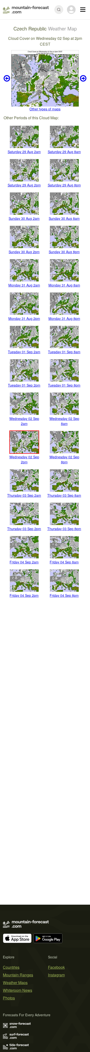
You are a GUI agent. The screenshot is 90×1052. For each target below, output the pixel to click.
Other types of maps (45, 109)
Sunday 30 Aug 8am (64, 218)
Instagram (56, 975)
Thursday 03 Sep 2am (24, 495)
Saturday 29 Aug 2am (24, 151)
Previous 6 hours (7, 78)
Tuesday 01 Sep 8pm (64, 385)
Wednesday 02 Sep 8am (64, 421)
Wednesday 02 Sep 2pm (24, 459)
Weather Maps (15, 982)
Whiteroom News (17, 990)
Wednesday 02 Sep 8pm (64, 459)
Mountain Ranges (18, 975)
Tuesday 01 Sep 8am (64, 351)
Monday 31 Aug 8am (64, 285)
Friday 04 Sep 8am (64, 562)
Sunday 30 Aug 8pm (64, 251)
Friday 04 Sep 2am (24, 562)
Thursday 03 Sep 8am (64, 495)
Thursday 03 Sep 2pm (24, 528)
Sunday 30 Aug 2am (24, 218)
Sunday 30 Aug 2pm (24, 251)
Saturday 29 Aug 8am (64, 151)
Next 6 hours (82, 78)
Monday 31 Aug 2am (24, 285)
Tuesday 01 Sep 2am (24, 351)
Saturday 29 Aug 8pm (64, 185)
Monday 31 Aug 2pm (24, 318)
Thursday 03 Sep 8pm (64, 528)
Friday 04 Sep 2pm (24, 595)
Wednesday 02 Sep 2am (24, 421)
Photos (9, 998)
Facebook (56, 967)
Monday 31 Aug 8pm (64, 318)
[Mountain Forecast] (26, 9)
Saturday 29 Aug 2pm (24, 185)
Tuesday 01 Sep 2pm (24, 385)
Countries (11, 967)
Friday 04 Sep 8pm (64, 595)
